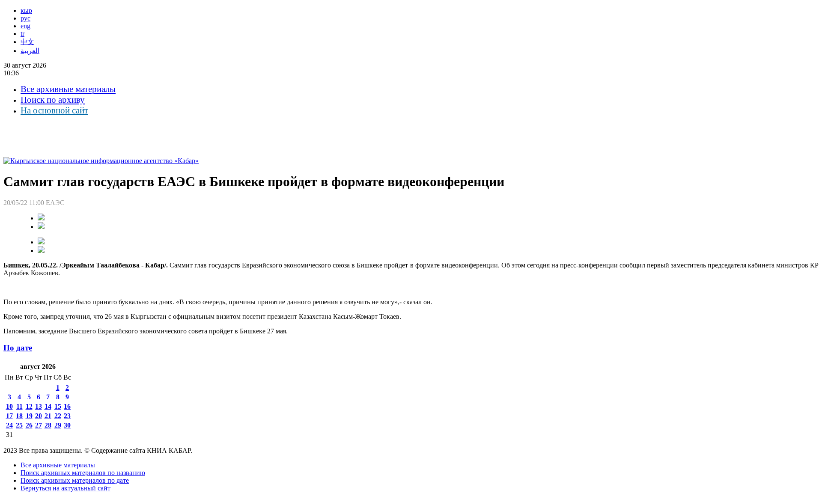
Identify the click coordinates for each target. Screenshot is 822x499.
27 (38, 425)
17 (9, 415)
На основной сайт (54, 110)
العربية (30, 50)
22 (57, 415)
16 (67, 406)
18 (19, 415)
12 (29, 406)
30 (67, 425)
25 (19, 425)
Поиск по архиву (53, 100)
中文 (27, 41)
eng (25, 26)
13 (38, 406)
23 (67, 415)
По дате (17, 347)
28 (48, 425)
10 (9, 406)
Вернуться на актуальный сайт (65, 488)
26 (29, 425)
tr (22, 33)
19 (29, 415)
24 (9, 425)
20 (38, 415)
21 (48, 415)
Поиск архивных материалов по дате (75, 480)
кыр (26, 10)
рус (25, 18)
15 (57, 406)
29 (57, 425)
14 (48, 406)
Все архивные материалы (68, 89)
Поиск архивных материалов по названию (83, 472)
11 (19, 406)
